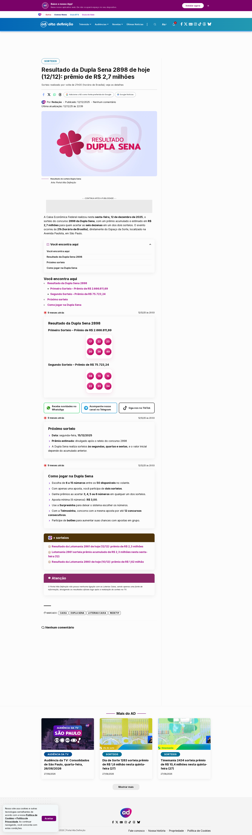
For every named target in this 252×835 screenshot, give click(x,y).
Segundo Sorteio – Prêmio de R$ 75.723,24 (78, 294)
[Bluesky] (209, 24)
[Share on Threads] (60, 94)
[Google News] (190, 24)
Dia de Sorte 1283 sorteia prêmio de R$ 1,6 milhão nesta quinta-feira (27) (125, 764)
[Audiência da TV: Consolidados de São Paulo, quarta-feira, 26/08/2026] (67, 734)
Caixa (63, 613)
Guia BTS (74, 15)
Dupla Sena (77, 613)
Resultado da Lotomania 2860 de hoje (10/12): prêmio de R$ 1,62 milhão (98, 561)
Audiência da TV (58, 754)
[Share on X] (49, 94)
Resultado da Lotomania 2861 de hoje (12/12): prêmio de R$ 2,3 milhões (97, 546)
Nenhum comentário (104, 102)
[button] (49, 818)
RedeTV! (114, 613)
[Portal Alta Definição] (126, 813)
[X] (185, 24)
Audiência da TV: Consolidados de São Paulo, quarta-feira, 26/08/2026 (66, 764)
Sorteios (50, 61)
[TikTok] (200, 24)
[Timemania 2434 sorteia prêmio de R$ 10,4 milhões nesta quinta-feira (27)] (184, 734)
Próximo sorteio (56, 262)
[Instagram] (195, 24)
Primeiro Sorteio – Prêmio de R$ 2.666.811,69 (79, 288)
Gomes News (60, 15)
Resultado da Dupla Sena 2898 (64, 256)
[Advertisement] (126, 41)
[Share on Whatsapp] (54, 94)
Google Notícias (127, 94)
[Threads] (204, 24)
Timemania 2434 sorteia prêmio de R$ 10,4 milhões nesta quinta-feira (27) (184, 764)
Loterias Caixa (97, 613)
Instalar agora (193, 5)
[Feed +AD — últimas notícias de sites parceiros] (41, 14)
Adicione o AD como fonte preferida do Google (90, 94)
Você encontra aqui (58, 251)
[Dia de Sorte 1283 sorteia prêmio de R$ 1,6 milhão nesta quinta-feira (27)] (126, 734)
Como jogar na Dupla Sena (62, 267)
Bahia (48, 15)
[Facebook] (181, 24)
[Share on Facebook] (43, 94)
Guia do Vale (88, 15)
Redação (57, 102)
